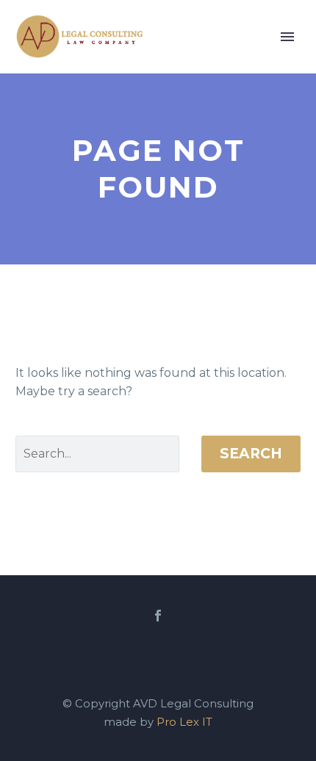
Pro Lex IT (184, 722)
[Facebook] (158, 615)
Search (251, 453)
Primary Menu (287, 37)
